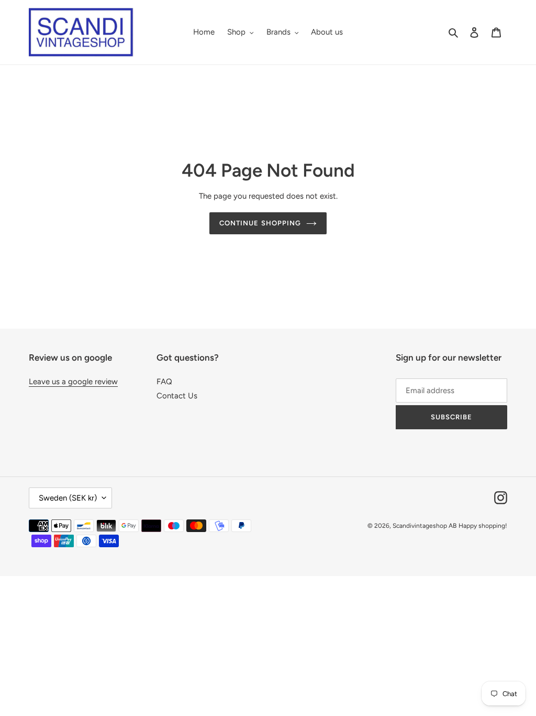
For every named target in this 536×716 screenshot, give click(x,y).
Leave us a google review (73, 381)
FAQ (164, 381)
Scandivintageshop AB (424, 525)
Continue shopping (260, 223)
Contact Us (177, 395)
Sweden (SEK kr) (68, 498)
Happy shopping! (483, 525)
